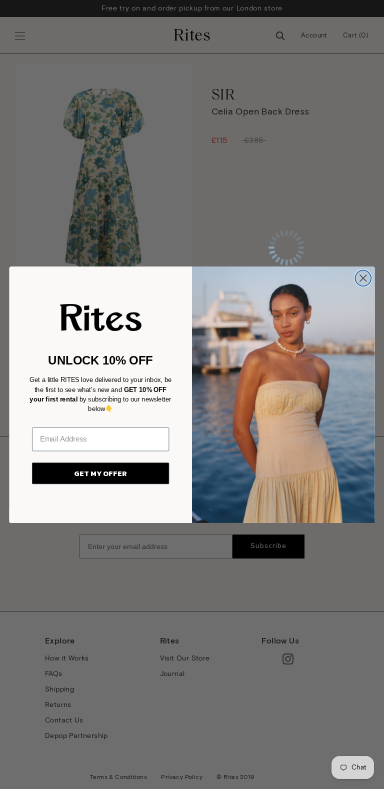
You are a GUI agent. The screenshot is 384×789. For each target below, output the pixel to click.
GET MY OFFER (100, 473)
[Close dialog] (363, 278)
